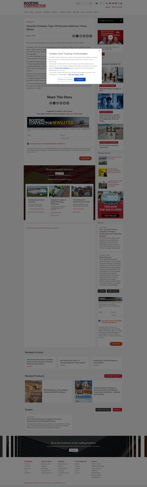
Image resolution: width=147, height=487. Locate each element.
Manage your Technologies (65, 79)
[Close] (99, 51)
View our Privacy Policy (76, 75)
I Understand (80, 79)
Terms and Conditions (62, 68)
